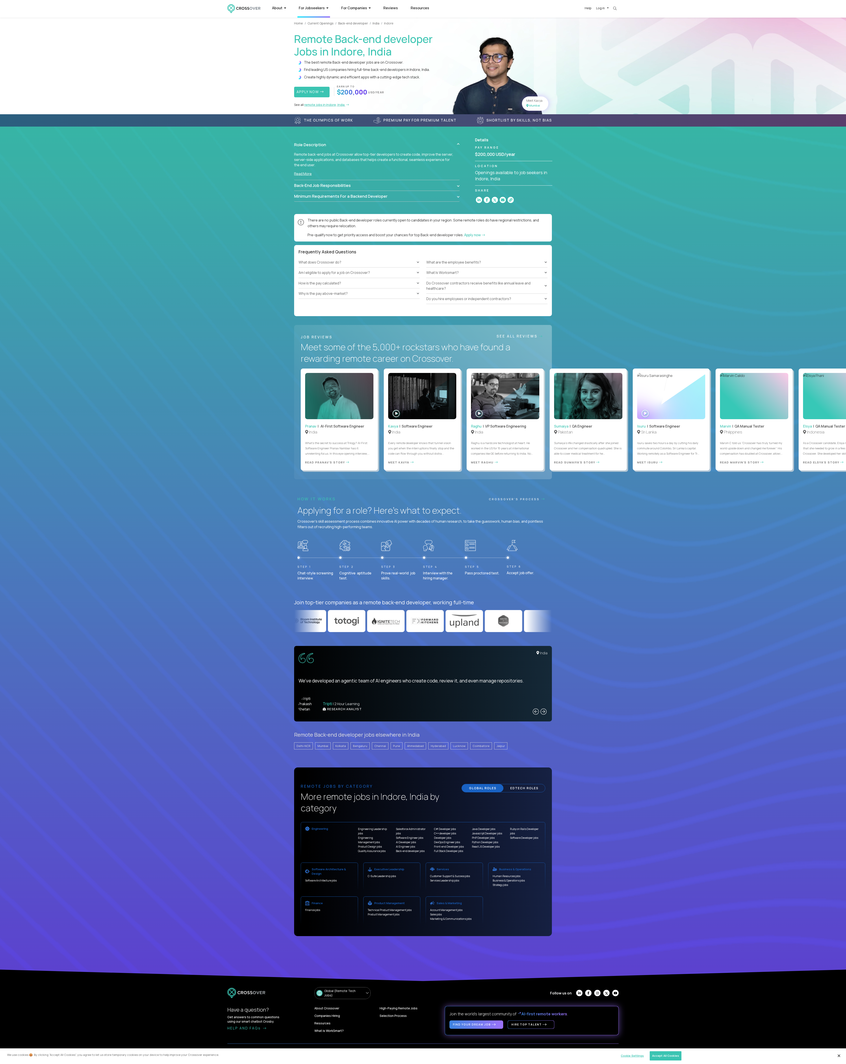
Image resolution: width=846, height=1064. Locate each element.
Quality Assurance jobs (372, 851)
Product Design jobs (370, 846)
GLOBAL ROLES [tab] (482, 788)
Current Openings (321, 23)
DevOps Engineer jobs (447, 842)
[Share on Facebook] (487, 200)
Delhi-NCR (303, 746)
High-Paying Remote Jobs (398, 1008)
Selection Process (393, 1016)
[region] (423, 1056)
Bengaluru (360, 746)
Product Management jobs (383, 914)
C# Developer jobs (445, 829)
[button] (377, 145)
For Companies (354, 8)
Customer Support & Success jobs (450, 876)
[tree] (359, 278)
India (376, 23)
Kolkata (340, 746)
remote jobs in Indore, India (324, 105)
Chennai (380, 746)
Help (588, 8)
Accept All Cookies (665, 1056)
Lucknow (459, 746)
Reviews (390, 8)
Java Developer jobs (483, 829)
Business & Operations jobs (509, 880)
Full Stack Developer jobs (448, 851)
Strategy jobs (500, 885)
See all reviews (518, 336)
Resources (420, 8)
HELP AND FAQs (244, 1028)
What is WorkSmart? (329, 1031)
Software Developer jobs (524, 838)
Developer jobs (442, 838)
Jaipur (501, 746)
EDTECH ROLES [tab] (524, 788)
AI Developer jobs (406, 842)
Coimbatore (481, 746)
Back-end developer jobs (410, 851)
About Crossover (326, 1008)
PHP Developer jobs (483, 838)
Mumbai (322, 746)
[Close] (839, 1055)
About (277, 8)
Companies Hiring (327, 1016)
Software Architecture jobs (321, 880)
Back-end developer (353, 23)
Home (298, 23)
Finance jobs (312, 910)
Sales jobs (436, 914)
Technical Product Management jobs (390, 910)
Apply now (472, 234)
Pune (396, 746)
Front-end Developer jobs (449, 846)
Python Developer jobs (485, 842)
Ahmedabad (415, 746)
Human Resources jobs (506, 876)
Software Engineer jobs (409, 838)
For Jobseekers (312, 8)
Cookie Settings (632, 1056)
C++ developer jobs (445, 833)
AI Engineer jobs (405, 846)
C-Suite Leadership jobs (382, 876)
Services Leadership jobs (444, 880)
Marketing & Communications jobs (450, 919)
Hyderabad (438, 746)
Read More (303, 173)
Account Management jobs (446, 910)
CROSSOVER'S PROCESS (515, 499)
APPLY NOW (308, 91)
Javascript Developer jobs (487, 833)
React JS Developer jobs (486, 846)
